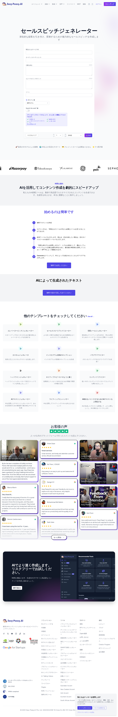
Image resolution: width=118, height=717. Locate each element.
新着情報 (102, 635)
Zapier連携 (83, 633)
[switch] (28, 111)
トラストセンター (85, 661)
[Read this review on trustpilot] (75, 443)
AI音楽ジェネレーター (48, 650)
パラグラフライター (97, 355)
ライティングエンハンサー (59, 399)
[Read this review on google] (75, 464)
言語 (65, 135)
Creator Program (104, 644)
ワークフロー (45, 683)
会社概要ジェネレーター (68, 663)
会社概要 (102, 652)
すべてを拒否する (99, 708)
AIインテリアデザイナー (49, 672)
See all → (91, 316)
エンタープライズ (85, 644)
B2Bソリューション (47, 691)
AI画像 (43, 628)
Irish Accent (64, 693)
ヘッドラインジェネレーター (20, 377)
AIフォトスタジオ (47, 663)
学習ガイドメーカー (67, 672)
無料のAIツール (46, 694)
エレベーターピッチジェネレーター (21, 331)
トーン (28, 92)
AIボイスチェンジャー (48, 646)
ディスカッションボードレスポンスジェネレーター (68, 632)
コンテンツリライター (97, 377)
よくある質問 (84, 641)
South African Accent (67, 700)
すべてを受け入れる (85, 708)
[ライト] (92, 4)
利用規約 (83, 657)
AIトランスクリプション (49, 639)
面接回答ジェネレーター (68, 638)
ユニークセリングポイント (33, 78)
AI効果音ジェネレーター (49, 653)
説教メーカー (64, 676)
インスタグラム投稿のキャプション (59, 355)
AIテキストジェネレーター (20, 399)
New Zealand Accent (67, 689)
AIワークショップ (105, 648)
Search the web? (31, 108)
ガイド (101, 631)
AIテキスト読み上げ (47, 642)
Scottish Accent (65, 697)
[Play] (34, 457)
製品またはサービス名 (32, 49)
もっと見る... (58, 537)
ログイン (99, 4)
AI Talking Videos (47, 676)
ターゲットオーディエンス (33, 57)
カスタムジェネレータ (21, 355)
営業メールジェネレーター (97, 331)
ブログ (101, 628)
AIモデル (30, 100)
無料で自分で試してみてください (59, 293)
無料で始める (17, 588)
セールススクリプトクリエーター (59, 331)
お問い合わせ (84, 637)
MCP (79, 4)
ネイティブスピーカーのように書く (59, 377)
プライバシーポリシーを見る (85, 712)
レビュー (102, 624)
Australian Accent (66, 686)
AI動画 (43, 631)
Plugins (43, 687)
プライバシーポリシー (87, 653)
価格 (84, 4)
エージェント (45, 635)
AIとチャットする (47, 624)
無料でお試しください (59, 265)
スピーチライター (66, 659)
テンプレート (45, 680)
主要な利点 (29, 65)
